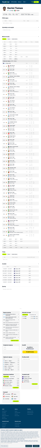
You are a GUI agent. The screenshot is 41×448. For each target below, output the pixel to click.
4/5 (10, 52)
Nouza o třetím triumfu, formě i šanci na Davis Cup (11, 317)
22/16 (10, 239)
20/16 (10, 56)
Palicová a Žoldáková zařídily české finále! (12, 330)
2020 (4, 50)
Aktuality (16, 411)
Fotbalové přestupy (17, 423)
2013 (4, 243)
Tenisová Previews (17, 412)
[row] (20, 44)
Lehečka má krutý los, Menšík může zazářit (12, 335)
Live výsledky (7, 394)
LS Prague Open (17, 426)
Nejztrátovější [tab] (12, 376)
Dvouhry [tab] (4, 254)
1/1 (10, 48)
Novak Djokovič (4, 411)
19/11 (10, 241)
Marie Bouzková (4, 418)
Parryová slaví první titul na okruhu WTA (10, 315)
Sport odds (16, 396)
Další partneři (16, 401)
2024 (4, 44)
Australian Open (4, 423)
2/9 (10, 245)
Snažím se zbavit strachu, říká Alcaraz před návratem (11, 338)
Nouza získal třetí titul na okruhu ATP (12, 322)
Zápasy (19, 1)
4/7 (10, 243)
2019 (4, 52)
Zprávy (15, 394)
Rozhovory (16, 414)
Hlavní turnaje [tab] (25, 314)
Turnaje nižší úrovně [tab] (32, 314)
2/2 (10, 44)
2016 (4, 58)
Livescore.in (7, 396)
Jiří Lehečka (4, 412)
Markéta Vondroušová (5, 415)
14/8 (21, 239)
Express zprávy (17, 415)
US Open (3, 427)
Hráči (3, 409)
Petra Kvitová (4, 414)
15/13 (15, 56)
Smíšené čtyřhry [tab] (14, 254)
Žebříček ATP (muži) (30, 411)
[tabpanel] (20, 145)
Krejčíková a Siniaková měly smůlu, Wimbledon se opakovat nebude (11, 325)
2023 (4, 46)
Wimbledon (3, 426)
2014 (4, 241)
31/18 (10, 58)
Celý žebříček (15, 387)
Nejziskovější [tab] (6, 376)
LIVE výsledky (14, 1)
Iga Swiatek (3, 417)
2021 (4, 48)
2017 (4, 56)
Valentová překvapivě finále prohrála (10, 320)
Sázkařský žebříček (30, 414)
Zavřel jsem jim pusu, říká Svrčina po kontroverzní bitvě (12, 328)
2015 (4, 239)
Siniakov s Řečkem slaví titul (10, 332)
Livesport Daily (17, 424)
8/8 (15, 239)
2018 (4, 54)
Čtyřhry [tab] (9, 254)
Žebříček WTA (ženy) (30, 412)
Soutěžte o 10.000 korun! (30, 348)
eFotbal (15, 398)
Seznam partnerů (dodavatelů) (6, 443)
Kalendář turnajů (5, 421)
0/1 (10, 46)
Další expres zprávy (14, 340)
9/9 (10, 54)
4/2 (26, 56)
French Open (4, 424)
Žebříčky (29, 409)
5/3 (21, 241)
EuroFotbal (7, 398)
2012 (4, 245)
